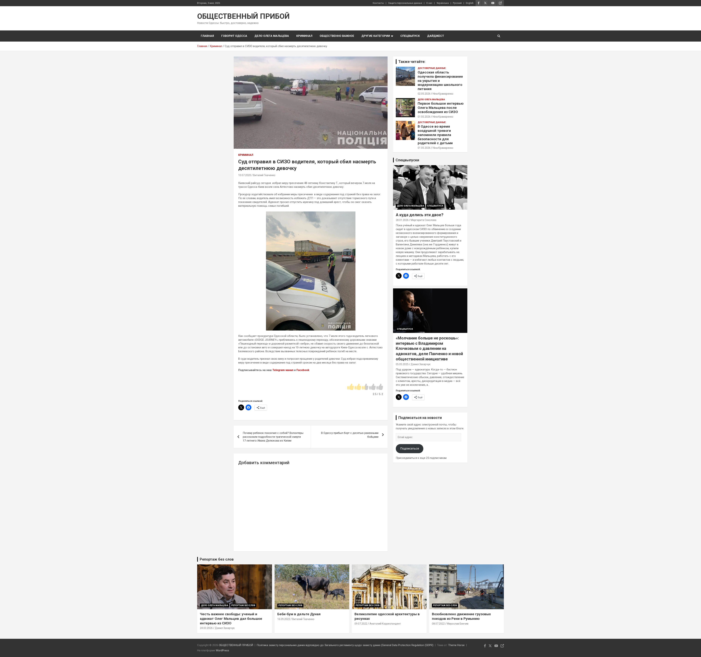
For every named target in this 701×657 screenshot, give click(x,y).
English (470, 3)
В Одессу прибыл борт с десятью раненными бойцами (349, 434)
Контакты (378, 3)
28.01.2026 (402, 220)
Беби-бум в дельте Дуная (299, 614)
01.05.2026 (424, 116)
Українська (442, 3)
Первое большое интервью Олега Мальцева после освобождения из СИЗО (440, 107)
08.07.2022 (438, 623)
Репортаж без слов (217, 559)
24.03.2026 (206, 628)
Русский (457, 3)
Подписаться (409, 448)
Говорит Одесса (234, 36)
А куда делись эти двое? (419, 215)
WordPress (222, 650)
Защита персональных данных (405, 3)
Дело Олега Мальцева (271, 36)
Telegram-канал (282, 370)
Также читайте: (411, 61)
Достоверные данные (432, 68)
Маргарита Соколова (423, 220)
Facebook (302, 370)
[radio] (350, 387)
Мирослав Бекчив (457, 623)
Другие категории (375, 36)
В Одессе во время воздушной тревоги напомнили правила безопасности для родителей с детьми (435, 134)
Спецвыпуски (407, 160)
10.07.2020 (244, 175)
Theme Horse (456, 645)
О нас (429, 3)
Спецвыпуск (410, 36)
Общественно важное (337, 36)
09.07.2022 (361, 623)
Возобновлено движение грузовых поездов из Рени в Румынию (461, 616)
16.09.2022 (283, 619)
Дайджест (435, 36)
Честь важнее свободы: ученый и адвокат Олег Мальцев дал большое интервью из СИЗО (231, 618)
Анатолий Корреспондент (385, 623)
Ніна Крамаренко (443, 93)
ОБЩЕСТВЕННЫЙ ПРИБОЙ (243, 16)
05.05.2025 (402, 364)
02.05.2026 (424, 93)
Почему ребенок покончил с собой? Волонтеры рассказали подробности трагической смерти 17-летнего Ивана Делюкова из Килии (273, 436)
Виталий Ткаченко (264, 175)
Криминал (304, 36)
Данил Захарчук (420, 364)
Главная (207, 36)
